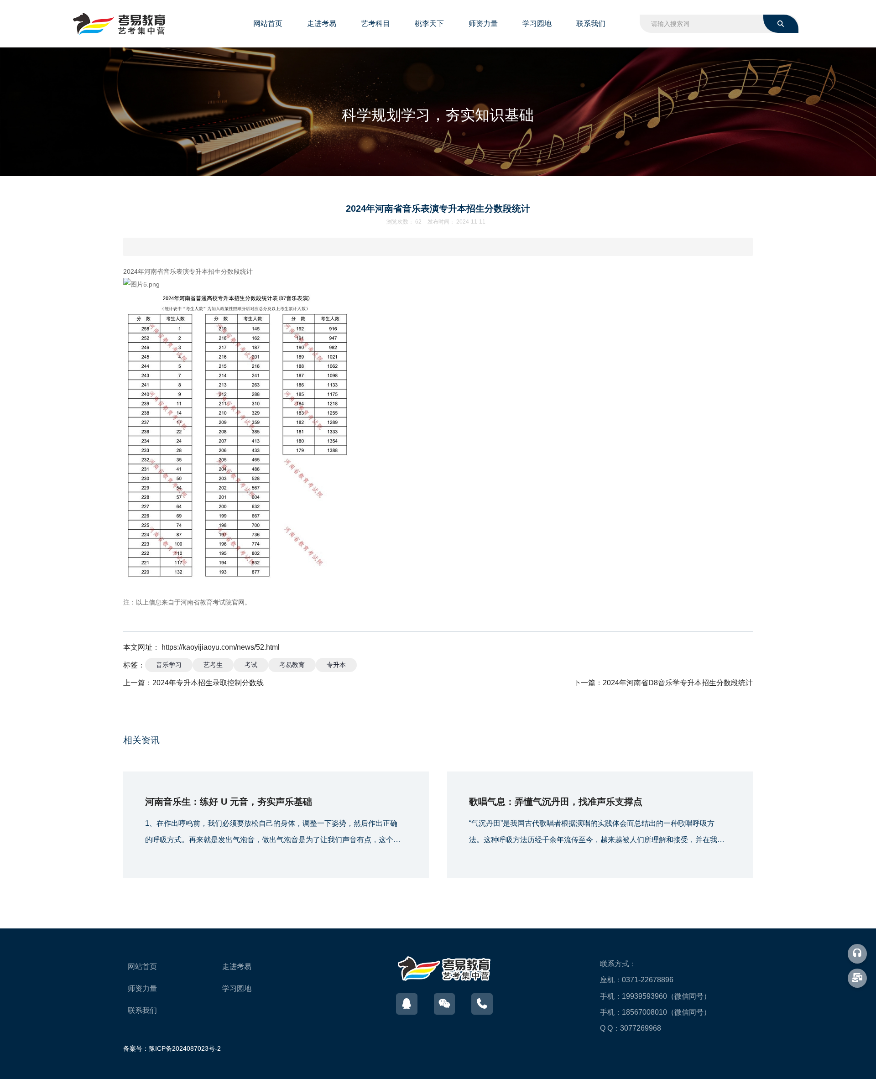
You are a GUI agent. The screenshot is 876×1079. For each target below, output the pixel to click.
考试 (251, 664)
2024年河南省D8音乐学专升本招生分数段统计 (678, 683)
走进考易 (321, 23)
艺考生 (213, 664)
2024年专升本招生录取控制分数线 (208, 683)
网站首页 (267, 23)
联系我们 (590, 23)
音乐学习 (169, 664)
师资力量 (483, 23)
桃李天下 (429, 23)
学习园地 (537, 23)
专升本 (336, 664)
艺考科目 (375, 23)
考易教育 (292, 664)
